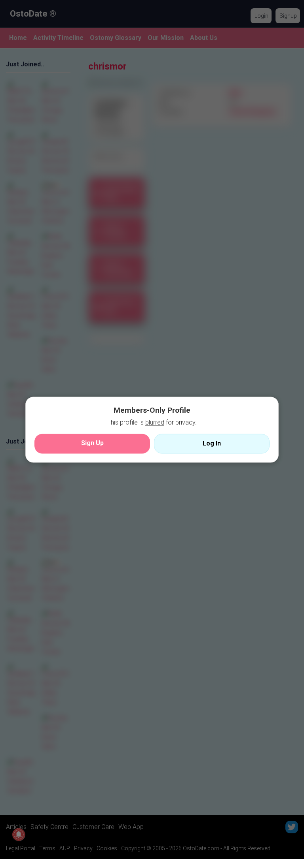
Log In (212, 443)
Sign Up (92, 443)
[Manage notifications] (18, 834)
